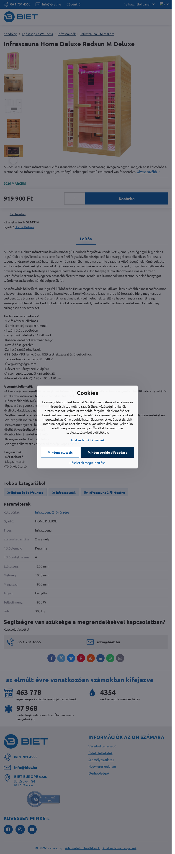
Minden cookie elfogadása (107, 452)
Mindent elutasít (60, 452)
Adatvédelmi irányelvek (88, 440)
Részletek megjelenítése (87, 462)
